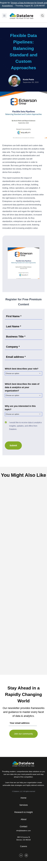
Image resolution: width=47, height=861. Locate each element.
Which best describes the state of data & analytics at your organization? (22, 387)
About (23, 819)
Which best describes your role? (21, 369)
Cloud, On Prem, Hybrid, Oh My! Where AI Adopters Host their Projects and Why (23, 594)
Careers (23, 846)
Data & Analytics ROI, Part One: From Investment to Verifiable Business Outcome (23, 531)
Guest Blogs (28, 525)
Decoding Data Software (28, 587)
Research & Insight (23, 812)
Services (23, 805)
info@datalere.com (23, 831)
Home (23, 798)
